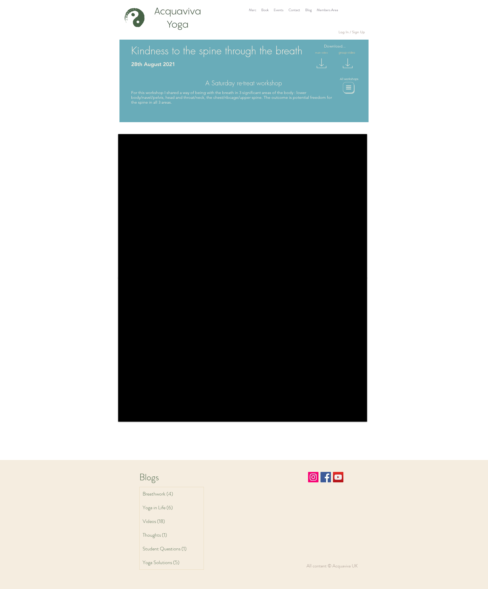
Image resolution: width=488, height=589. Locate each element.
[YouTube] (338, 477)
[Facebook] (326, 477)
